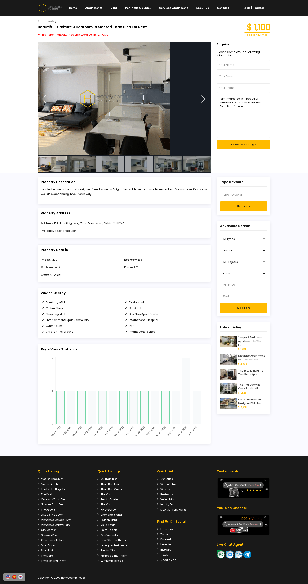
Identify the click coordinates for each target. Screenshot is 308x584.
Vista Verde (108, 525)
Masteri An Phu (50, 484)
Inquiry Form (168, 504)
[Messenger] (230, 554)
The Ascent (48, 509)
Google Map (168, 560)
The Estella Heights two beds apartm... (250, 372)
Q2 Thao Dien (109, 479)
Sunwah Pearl (49, 535)
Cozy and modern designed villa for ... (250, 401)
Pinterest (165, 539)
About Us (202, 8)
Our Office (166, 479)
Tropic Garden (110, 499)
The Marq (47, 555)
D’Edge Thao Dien (52, 514)
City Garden (49, 530)
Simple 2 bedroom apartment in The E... (250, 341)
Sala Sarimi (48, 550)
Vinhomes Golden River (56, 520)
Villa (114, 8)
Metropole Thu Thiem (114, 555)
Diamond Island (111, 514)
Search (243, 206)
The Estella (47, 494)
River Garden (109, 509)
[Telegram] (247, 554)
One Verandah (110, 535)
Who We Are (168, 484)
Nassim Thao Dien (52, 504)
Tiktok (164, 554)
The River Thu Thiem (53, 560)
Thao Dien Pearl (110, 484)
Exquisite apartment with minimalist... (251, 357)
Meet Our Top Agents (173, 509)
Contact (223, 8)
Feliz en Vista (109, 520)
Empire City (108, 550)
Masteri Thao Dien (64, 231)
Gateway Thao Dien (53, 499)
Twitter (164, 534)
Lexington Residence (114, 545)
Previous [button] (44, 99)
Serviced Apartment (173, 8)
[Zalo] (239, 554)
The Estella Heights (53, 489)
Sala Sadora (49, 545)
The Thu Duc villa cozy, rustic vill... (249, 386)
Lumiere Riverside (112, 560)
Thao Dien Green (111, 489)
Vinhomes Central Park (55, 525)
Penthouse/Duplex (138, 8)
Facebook (166, 529)
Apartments (93, 8)
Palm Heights (109, 530)
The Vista (107, 494)
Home (73, 8)
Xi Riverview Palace (53, 540)
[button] (8, 577)
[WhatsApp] (221, 554)
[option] (124, 98)
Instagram (167, 549)
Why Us (165, 489)
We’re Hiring (167, 499)
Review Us (166, 494)
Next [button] (203, 99)
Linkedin (165, 544)
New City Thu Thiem (113, 540)
